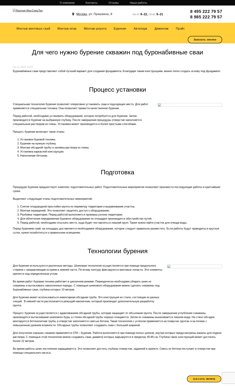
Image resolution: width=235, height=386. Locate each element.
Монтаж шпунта (95, 28)
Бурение (120, 28)
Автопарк (140, 28)
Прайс (180, 28)
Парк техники (113, 378)
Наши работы (138, 2)
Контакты (91, 2)
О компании (67, 2)
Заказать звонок (205, 39)
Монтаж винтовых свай (33, 28)
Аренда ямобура (141, 378)
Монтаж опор (67, 28)
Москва (81, 14)
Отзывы (114, 2)
